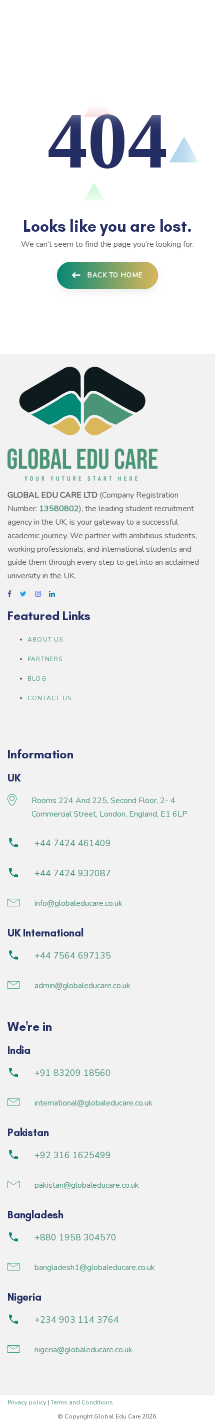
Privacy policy (27, 1402)
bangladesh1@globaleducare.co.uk (94, 1267)
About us (46, 640)
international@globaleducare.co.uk (93, 1103)
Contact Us (50, 698)
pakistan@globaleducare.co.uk (86, 1185)
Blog (37, 679)
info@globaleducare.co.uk (78, 903)
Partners (45, 659)
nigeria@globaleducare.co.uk (83, 1349)
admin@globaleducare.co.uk (82, 985)
